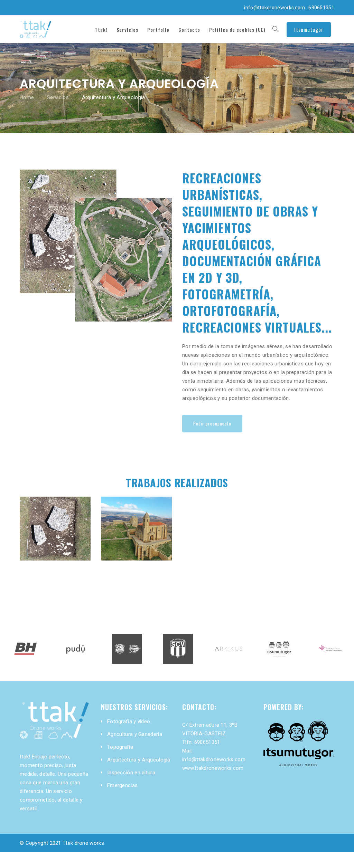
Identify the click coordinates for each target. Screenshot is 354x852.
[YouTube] (68, 7)
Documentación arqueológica (55, 515)
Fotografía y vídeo (128, 721)
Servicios (58, 97)
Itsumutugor (308, 29)
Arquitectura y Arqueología (138, 760)
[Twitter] (57, 7)
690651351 (321, 7)
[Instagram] (35, 7)
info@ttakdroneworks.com (274, 7)
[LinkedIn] (46, 7)
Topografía (120, 747)
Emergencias (122, 785)
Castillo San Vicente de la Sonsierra (136, 515)
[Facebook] (24, 7)
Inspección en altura (131, 772)
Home (27, 97)
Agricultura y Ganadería (134, 734)
